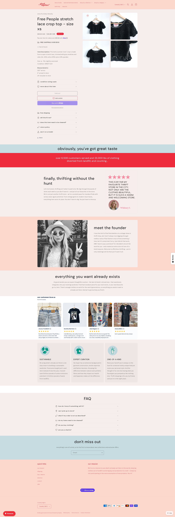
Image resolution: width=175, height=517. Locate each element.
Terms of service (75, 512)
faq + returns (41, 474)
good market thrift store (46, 512)
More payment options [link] (57, 107)
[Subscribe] (102, 453)
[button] (86, 3)
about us (39, 478)
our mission (40, 468)
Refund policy (66, 512)
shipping (39, 471)
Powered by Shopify (57, 512)
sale (38, 484)
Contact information (85, 512)
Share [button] (40, 137)
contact (39, 481)
